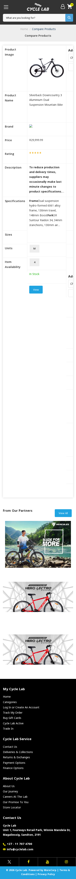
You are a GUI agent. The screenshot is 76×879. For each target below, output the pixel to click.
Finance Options (13, 768)
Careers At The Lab (15, 796)
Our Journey (10, 791)
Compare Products (44, 29)
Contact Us (10, 747)
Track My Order (12, 712)
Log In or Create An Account (21, 707)
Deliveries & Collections (18, 752)
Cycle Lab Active (13, 723)
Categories (10, 702)
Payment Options (14, 763)
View (36, 290)
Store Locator (12, 807)
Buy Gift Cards (12, 718)
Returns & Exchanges (16, 757)
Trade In (8, 728)
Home (24, 29)
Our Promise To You (15, 802)
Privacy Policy (46, 875)
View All (63, 513)
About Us (9, 786)
